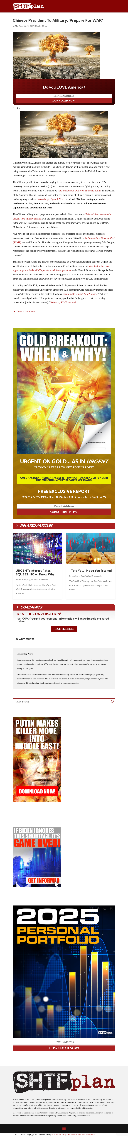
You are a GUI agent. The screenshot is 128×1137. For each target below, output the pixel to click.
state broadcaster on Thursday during (79, 190)
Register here (64, 629)
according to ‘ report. (80, 294)
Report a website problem (74, 1135)
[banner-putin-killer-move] (37, 800)
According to (50, 199)
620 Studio (56, 1135)
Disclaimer (90, 1135)
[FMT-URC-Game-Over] (37, 886)
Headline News (41, 26)
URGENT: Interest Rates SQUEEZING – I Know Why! (35, 572)
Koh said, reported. (63, 302)
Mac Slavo (19, 26)
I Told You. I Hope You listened (90, 570)
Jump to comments (25, 311)
